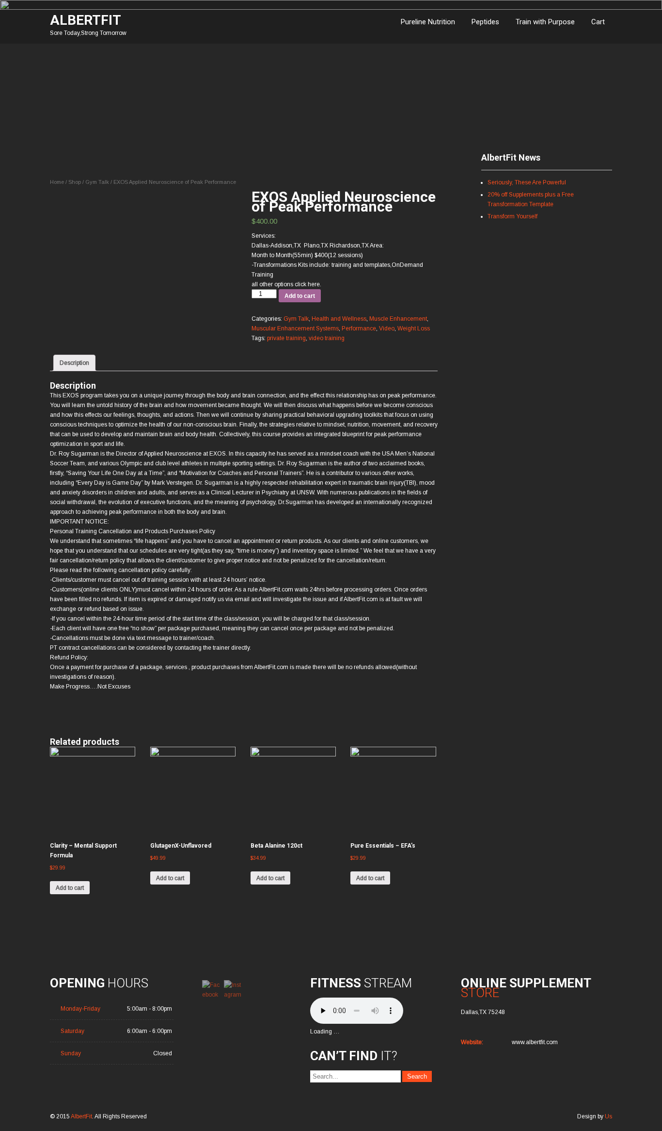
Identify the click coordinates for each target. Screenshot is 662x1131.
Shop (74, 182)
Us (608, 1116)
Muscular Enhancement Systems (295, 328)
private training (286, 338)
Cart (598, 21)
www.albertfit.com (535, 1042)
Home (57, 182)
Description (74, 363)
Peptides (485, 21)
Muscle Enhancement (398, 318)
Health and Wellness (339, 318)
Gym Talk (97, 182)
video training (327, 338)
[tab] (74, 363)
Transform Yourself (512, 216)
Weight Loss (413, 328)
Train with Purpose (545, 21)
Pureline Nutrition (428, 21)
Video (386, 328)
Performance (359, 328)
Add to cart (299, 296)
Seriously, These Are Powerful (527, 182)
